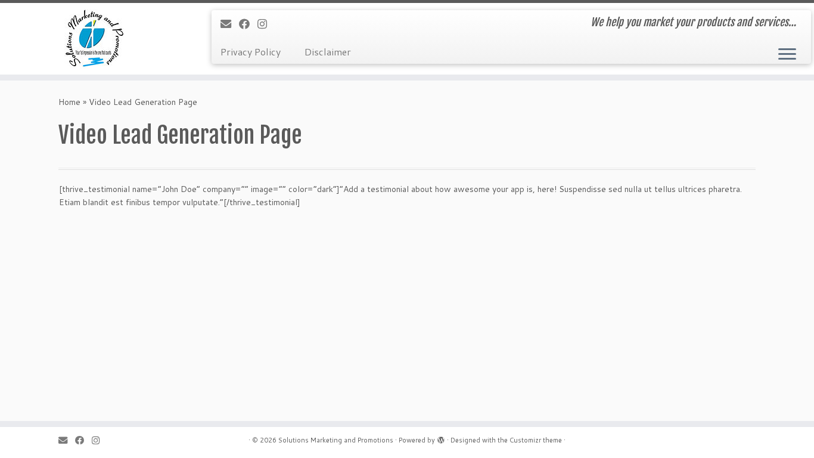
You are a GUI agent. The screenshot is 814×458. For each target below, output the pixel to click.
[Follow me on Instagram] (266, 24)
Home (69, 102)
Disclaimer (328, 51)
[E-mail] (229, 24)
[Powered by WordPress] (441, 438)
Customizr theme (535, 440)
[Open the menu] (787, 55)
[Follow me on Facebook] (248, 24)
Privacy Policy (250, 51)
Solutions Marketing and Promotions (335, 440)
